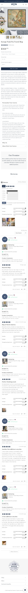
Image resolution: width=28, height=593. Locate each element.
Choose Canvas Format (6, 51)
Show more (13, 551)
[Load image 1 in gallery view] (7, 37)
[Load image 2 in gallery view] (10, 37)
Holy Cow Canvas (11, 590)
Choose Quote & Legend (6, 62)
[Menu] (2, 4)
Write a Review (22, 182)
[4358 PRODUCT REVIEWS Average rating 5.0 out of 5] (5, 572)
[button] (23, 4)
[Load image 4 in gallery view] (16, 37)
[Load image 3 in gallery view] (13, 37)
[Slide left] (4, 37)
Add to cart (14, 68)
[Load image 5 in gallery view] (19, 37)
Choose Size (3, 57)
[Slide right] (23, 37)
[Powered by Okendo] (4, 182)
